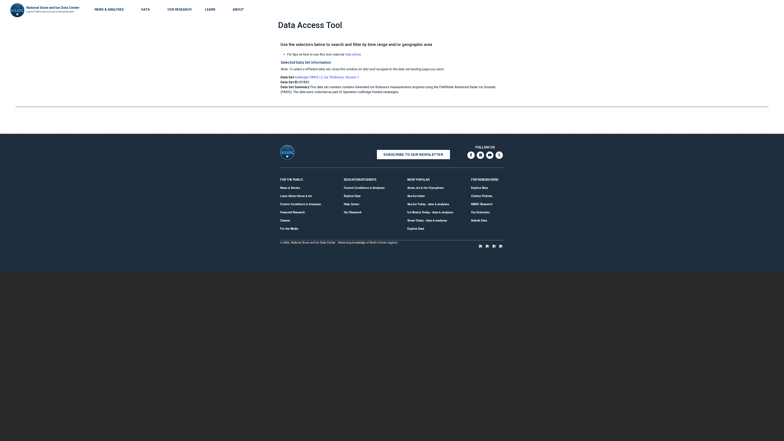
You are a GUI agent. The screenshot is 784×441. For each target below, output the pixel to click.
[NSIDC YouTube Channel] (489, 155)
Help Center (351, 204)
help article (353, 54)
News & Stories (290, 188)
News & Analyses (109, 9)
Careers (285, 220)
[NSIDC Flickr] (480, 155)
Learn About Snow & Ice (296, 196)
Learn (210, 9)
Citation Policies (481, 196)
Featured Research (292, 212)
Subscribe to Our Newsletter (413, 154)
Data (145, 9)
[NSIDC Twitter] (499, 155)
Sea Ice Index (416, 196)
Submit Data (479, 220)
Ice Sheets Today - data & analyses (430, 212)
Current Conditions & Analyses (300, 204)
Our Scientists (480, 212)
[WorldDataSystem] (480, 246)
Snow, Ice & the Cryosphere (425, 188)
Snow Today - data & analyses (427, 220)
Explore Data (352, 196)
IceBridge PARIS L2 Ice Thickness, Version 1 (327, 77)
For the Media (289, 228)
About (238, 9)
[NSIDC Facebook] (471, 155)
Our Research (179, 9)
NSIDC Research (481, 204)
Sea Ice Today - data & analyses (428, 204)
